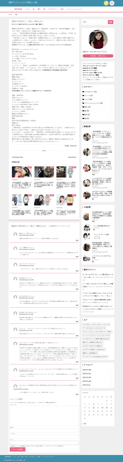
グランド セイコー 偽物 (91, 75)
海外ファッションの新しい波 (23, 2)
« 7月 (84, 424)
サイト (11, 439)
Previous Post (18, 157)
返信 (77, 240)
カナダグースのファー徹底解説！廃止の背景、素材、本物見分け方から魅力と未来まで (102, 193)
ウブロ (85, 338)
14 (102, 408)
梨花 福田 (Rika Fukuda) (26, 24)
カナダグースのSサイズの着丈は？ (92, 346)
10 (38, 24)
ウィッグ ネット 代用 (101, 234)
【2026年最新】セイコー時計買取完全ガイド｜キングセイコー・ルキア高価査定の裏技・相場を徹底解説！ (43, 184)
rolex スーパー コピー (90, 70)
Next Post (71, 157)
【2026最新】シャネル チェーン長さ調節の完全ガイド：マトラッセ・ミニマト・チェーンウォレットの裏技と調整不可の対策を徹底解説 (102, 150)
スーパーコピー (64, 29)
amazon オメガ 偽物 (90, 68)
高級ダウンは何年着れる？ (90, 353)
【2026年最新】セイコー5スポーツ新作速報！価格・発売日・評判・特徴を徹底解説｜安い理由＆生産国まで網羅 (21, 212)
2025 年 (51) (87, 373)
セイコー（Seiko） (106, 331)
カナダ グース (101, 328)
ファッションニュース (74, 9)
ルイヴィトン (86, 331)
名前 (12, 427)
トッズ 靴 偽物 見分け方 (101, 226)
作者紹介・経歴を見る (98, 56)
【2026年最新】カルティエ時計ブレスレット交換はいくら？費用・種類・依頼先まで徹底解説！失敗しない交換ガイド (43, 212)
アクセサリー (52, 9)
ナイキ (85, 324)
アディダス (86, 328)
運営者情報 (18, 9)
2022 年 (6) (86, 385)
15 (107, 408)
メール (12, 433)
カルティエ (93, 328)
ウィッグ (88, 95)
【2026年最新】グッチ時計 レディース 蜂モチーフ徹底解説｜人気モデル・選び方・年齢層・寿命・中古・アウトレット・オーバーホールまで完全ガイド (22, 185)
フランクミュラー (96, 335)
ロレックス (91, 324)
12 (93, 408)
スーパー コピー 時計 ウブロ (92, 72)
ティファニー (86, 335)
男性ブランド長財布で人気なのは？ (93, 342)
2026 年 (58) (87, 370)
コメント (13, 404)
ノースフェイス (105, 324)
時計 (39, 9)
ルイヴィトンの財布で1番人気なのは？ (99, 338)
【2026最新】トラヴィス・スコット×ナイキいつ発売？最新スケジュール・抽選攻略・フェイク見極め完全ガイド (102, 135)
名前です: (86, 51)
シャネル (97, 324)
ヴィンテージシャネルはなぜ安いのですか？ (95, 356)
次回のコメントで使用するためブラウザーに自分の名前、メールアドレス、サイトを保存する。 (38, 446)
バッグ (27, 9)
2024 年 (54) (87, 377)
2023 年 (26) (87, 381)
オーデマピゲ (106, 335)
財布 (62, 9)
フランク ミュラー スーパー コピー (95, 66)
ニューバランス (95, 331)
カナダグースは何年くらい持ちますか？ (94, 349)
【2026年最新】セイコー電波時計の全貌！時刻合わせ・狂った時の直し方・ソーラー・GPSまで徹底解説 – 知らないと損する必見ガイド (66, 185)
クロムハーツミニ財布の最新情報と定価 (96, 299)
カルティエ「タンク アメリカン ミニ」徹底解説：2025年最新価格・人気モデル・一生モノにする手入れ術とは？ (66, 212)
